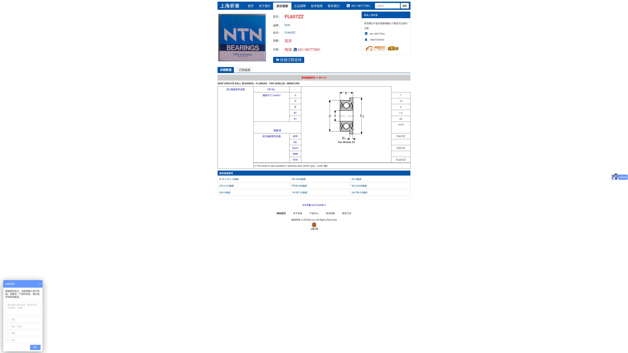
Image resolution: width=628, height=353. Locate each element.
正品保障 (300, 6)
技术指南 (317, 6)
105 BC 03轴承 (299, 192)
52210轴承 (224, 192)
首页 (251, 6)
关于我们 (264, 6)
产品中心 (314, 213)
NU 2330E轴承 (359, 185)
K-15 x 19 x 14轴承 (229, 179)
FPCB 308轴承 (299, 185)
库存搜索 (282, 6)
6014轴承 (356, 179)
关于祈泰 (297, 213)
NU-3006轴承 (299, 179)
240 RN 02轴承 (359, 192)
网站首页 (281, 213)
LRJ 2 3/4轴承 (226, 185)
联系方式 (346, 213)
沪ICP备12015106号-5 (314, 205)
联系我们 (334, 6)
